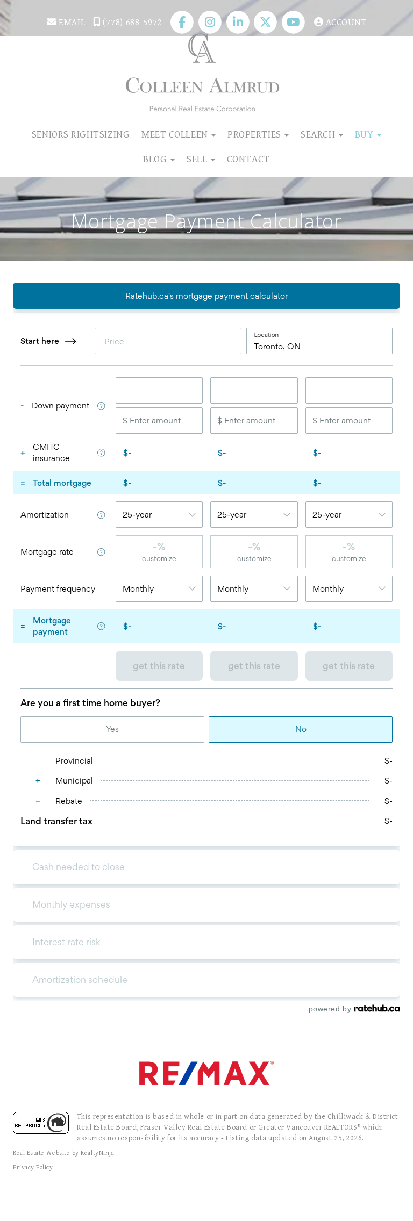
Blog (156, 159)
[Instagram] (211, 22)
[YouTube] (295, 22)
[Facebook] (184, 22)
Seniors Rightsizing (81, 134)
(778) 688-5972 (131, 22)
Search (319, 134)
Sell (198, 159)
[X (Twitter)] (267, 22)
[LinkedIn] (239, 22)
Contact (248, 159)
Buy (365, 134)
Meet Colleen (175, 134)
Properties (255, 134)
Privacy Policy (33, 1167)
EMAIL (70, 22)
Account (344, 22)
